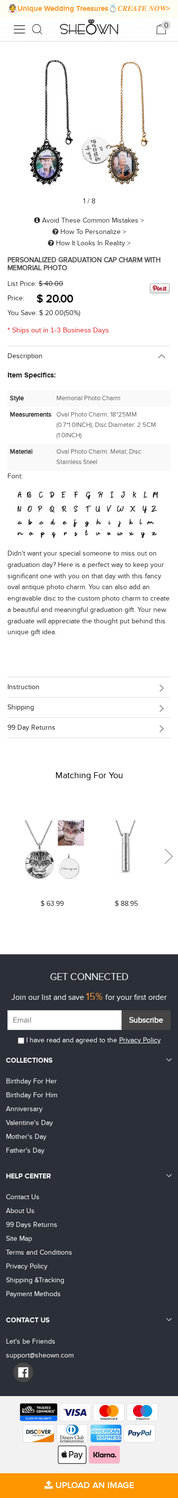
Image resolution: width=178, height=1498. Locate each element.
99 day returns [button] (31, 727)
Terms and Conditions (39, 1252)
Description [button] (25, 356)
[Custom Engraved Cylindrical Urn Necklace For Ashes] (126, 852)
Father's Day (25, 1150)
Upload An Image (93, 1485)
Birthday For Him (31, 1095)
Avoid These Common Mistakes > (92, 220)
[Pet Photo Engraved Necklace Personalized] (52, 852)
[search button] (37, 29)
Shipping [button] (20, 707)
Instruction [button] (23, 687)
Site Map (19, 1238)
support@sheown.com (40, 1355)
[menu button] (19, 29)
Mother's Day (26, 1136)
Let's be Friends (30, 1341)
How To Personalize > (92, 232)
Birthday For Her (31, 1081)
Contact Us (23, 1197)
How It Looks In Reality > (92, 243)
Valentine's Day (29, 1123)
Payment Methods (33, 1294)
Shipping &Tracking (35, 1280)
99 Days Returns (31, 1224)
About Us (20, 1211)
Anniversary (24, 1109)
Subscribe (146, 1020)
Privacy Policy (140, 1040)
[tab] (89, 356)
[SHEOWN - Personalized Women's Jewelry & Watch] (89, 28)
